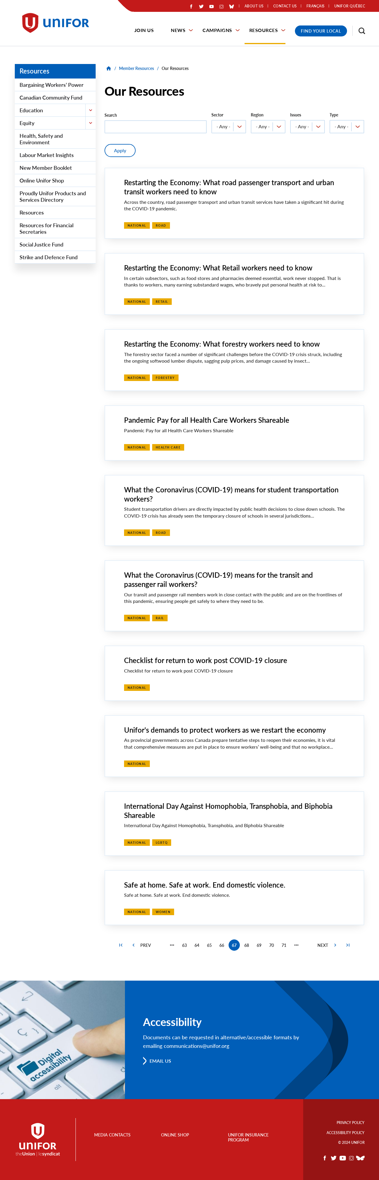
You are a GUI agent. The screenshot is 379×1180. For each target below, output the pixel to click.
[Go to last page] (347, 945)
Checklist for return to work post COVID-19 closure (205, 660)
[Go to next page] (335, 945)
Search (111, 115)
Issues (295, 114)
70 (273, 946)
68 (248, 946)
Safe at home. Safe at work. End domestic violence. (204, 884)
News (178, 30)
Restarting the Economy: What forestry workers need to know (222, 344)
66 (223, 946)
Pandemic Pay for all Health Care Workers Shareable (206, 420)
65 (211, 946)
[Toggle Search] (358, 30)
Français (315, 6)
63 (186, 946)
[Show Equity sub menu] (90, 123)
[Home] (58, 23)
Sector (217, 114)
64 (199, 946)
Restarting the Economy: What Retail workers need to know (218, 267)
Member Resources (136, 68)
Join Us (144, 30)
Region (257, 114)
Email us (160, 1061)
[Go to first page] (120, 945)
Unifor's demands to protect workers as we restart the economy (225, 730)
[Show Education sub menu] (90, 110)
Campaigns (217, 30)
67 (236, 947)
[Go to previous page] (133, 945)
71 (286, 946)
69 (261, 946)
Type (334, 114)
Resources (263, 30)
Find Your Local (321, 30)
